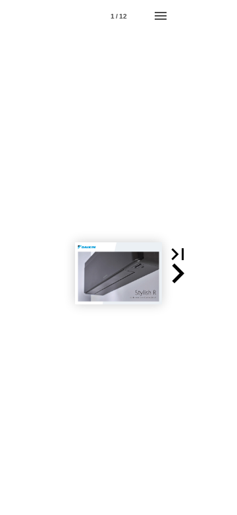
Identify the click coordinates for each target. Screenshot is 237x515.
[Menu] (160, 16)
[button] (178, 254)
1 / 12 (119, 16)
